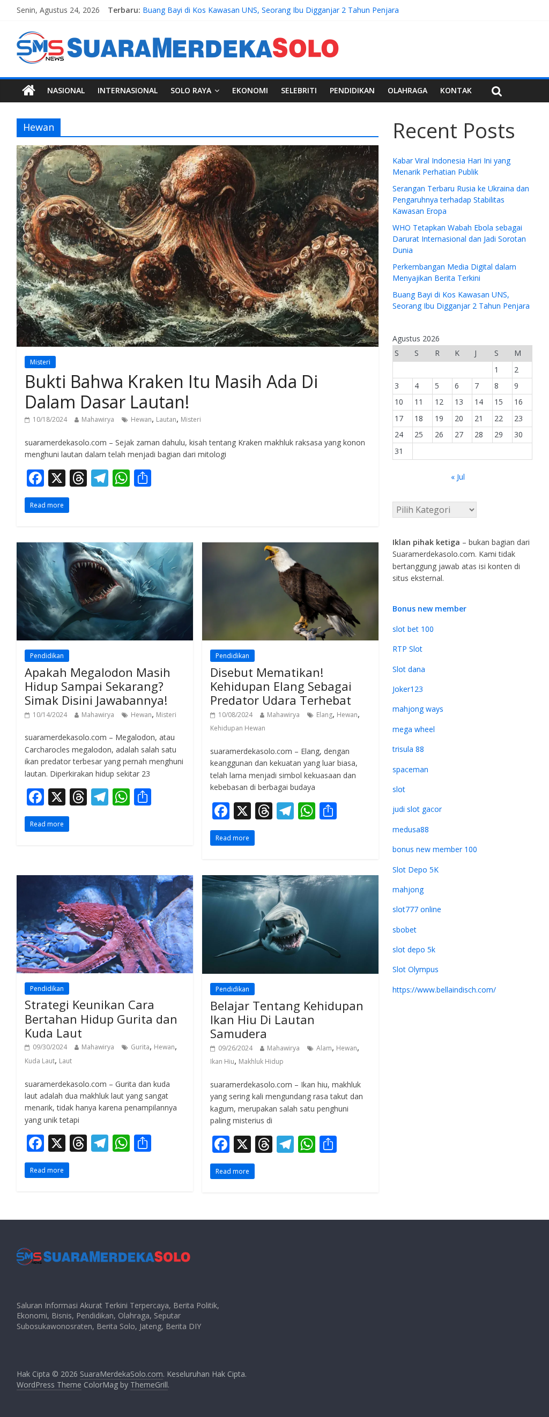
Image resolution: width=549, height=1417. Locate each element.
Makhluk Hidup (261, 1061)
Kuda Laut (40, 1060)
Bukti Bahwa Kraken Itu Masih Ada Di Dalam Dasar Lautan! (171, 391)
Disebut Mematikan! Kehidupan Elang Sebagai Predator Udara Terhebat (281, 686)
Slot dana (408, 669)
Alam (324, 1048)
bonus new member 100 (434, 849)
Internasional (128, 90)
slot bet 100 (413, 629)
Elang (324, 714)
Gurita (140, 1046)
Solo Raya (190, 90)
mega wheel (413, 729)
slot (398, 789)
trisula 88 (408, 749)
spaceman (410, 769)
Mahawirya (97, 419)
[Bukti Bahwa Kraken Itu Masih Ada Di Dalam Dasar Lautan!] (198, 152)
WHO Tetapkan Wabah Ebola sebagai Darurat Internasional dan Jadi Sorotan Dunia (459, 238)
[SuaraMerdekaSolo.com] (29, 90)
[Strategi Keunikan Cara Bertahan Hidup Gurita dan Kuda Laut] (105, 882)
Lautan (166, 419)
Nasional (66, 90)
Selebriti (299, 90)
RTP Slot (407, 649)
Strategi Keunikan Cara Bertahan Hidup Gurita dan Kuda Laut (101, 1018)
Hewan (141, 419)
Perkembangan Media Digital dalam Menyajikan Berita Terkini (250, 8)
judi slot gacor (417, 809)
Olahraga (407, 90)
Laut (65, 1060)
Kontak (456, 90)
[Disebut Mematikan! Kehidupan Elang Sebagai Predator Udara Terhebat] (290, 549)
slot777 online (416, 909)
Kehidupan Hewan (237, 728)
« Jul (458, 477)
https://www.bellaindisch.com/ (444, 990)
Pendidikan (352, 90)
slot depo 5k (413, 949)
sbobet (404, 929)
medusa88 (410, 829)
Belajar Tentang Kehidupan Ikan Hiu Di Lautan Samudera (286, 1019)
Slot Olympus (415, 969)
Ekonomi (250, 90)
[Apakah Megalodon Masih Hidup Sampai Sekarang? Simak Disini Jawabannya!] (105, 549)
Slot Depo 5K (415, 869)
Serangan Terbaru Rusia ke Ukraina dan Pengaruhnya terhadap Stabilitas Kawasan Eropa (460, 199)
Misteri (40, 362)
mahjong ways (417, 709)
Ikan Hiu (222, 1061)
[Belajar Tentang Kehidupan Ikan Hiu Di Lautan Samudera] (290, 882)
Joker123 (407, 689)
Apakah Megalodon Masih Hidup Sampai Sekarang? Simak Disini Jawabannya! (97, 686)
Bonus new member (429, 608)
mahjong (408, 889)
